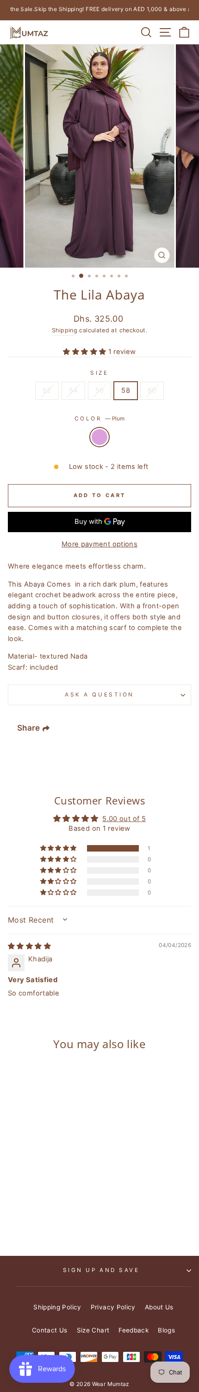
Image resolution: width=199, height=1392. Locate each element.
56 (99, 390)
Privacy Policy (113, 1307)
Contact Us (50, 1330)
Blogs (166, 1330)
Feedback (133, 1330)
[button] (85, 352)
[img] (29, 946)
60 (152, 390)
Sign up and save (101, 1270)
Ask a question (99, 694)
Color (99, 418)
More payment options (99, 544)
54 (73, 390)
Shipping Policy (57, 1307)
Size (99, 373)
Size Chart (93, 1330)
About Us (159, 1307)
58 (125, 390)
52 (47, 390)
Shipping (64, 330)
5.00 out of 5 (124, 819)
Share (28, 728)
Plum (99, 437)
